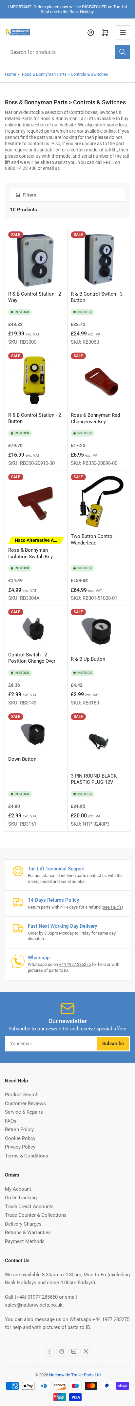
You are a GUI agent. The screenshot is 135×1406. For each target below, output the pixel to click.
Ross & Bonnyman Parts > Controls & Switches (65, 74)
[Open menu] (123, 32)
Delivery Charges (23, 1224)
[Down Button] (36, 733)
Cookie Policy (20, 1138)
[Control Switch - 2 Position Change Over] (36, 629)
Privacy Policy (20, 1147)
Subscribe (113, 1044)
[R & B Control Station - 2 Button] (36, 381)
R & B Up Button (88, 659)
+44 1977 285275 (75, 964)
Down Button (22, 759)
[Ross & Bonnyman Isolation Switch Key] (36, 502)
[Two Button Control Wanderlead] (99, 502)
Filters (29, 195)
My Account (18, 1189)
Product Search (21, 1095)
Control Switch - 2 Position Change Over (31, 658)
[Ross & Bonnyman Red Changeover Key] (99, 381)
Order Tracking (21, 1198)
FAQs (10, 1121)
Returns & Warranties (28, 1232)
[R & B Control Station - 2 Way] (36, 259)
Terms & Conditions (26, 1156)
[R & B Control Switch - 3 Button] (99, 259)
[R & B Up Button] (99, 631)
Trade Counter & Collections (36, 1215)
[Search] (122, 52)
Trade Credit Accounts (29, 1206)
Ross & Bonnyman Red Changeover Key (95, 418)
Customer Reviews (25, 1103)
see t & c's (112, 907)
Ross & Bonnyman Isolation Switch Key (36, 549)
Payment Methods (25, 1241)
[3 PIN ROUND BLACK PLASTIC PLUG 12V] (99, 741)
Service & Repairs (24, 1112)
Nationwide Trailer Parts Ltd (75, 1374)
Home (10, 74)
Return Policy (19, 1129)
